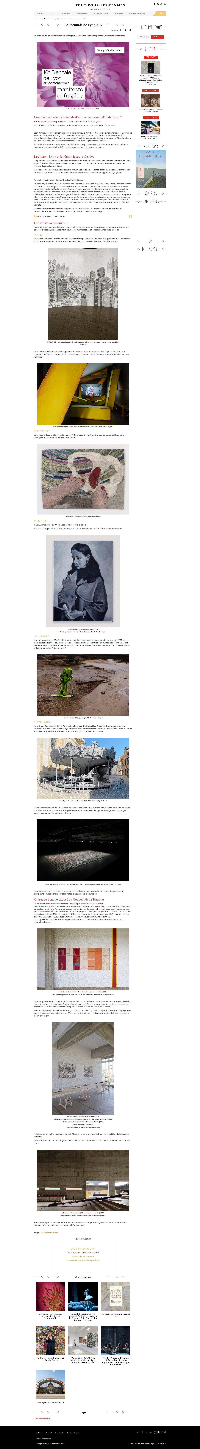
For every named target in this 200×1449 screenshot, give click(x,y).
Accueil (40, 13)
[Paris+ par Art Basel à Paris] (50, 1384)
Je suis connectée (137, 13)
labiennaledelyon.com (83, 1256)
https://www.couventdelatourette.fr (83, 1260)
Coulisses (118, 13)
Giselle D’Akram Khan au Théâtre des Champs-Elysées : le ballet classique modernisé (115, 1361)
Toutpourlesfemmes (49, 1232)
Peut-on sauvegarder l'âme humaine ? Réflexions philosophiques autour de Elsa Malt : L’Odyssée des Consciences (150, 80)
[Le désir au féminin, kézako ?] (115, 1296)
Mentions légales (73, 1433)
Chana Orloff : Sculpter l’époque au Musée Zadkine (151, 110)
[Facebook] (154, 4)
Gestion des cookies (43, 1439)
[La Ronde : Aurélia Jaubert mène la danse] (50, 1340)
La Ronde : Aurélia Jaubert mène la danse (50, 1359)
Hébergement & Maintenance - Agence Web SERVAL (148, 1444)
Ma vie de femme (101, 13)
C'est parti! (157, 37)
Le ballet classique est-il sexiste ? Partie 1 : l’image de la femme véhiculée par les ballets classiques (83, 1317)
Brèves (53, 13)
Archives (39, 1433)
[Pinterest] (161, 4)
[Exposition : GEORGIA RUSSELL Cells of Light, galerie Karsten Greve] (83, 1340)
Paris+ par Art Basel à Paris (50, 1402)
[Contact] (164, 4)
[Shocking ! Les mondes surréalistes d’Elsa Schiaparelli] (50, 1296)
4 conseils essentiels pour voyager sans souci (151, 137)
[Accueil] (100, 6)
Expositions (61, 19)
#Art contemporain (43, 1418)
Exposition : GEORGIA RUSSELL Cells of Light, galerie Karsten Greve (83, 1360)
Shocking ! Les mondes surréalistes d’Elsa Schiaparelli (50, 1316)
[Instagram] (157, 4)
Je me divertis (82, 13)
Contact (49, 1433)
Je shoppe (65, 13)
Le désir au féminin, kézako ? (116, 1315)
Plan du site (59, 1433)
